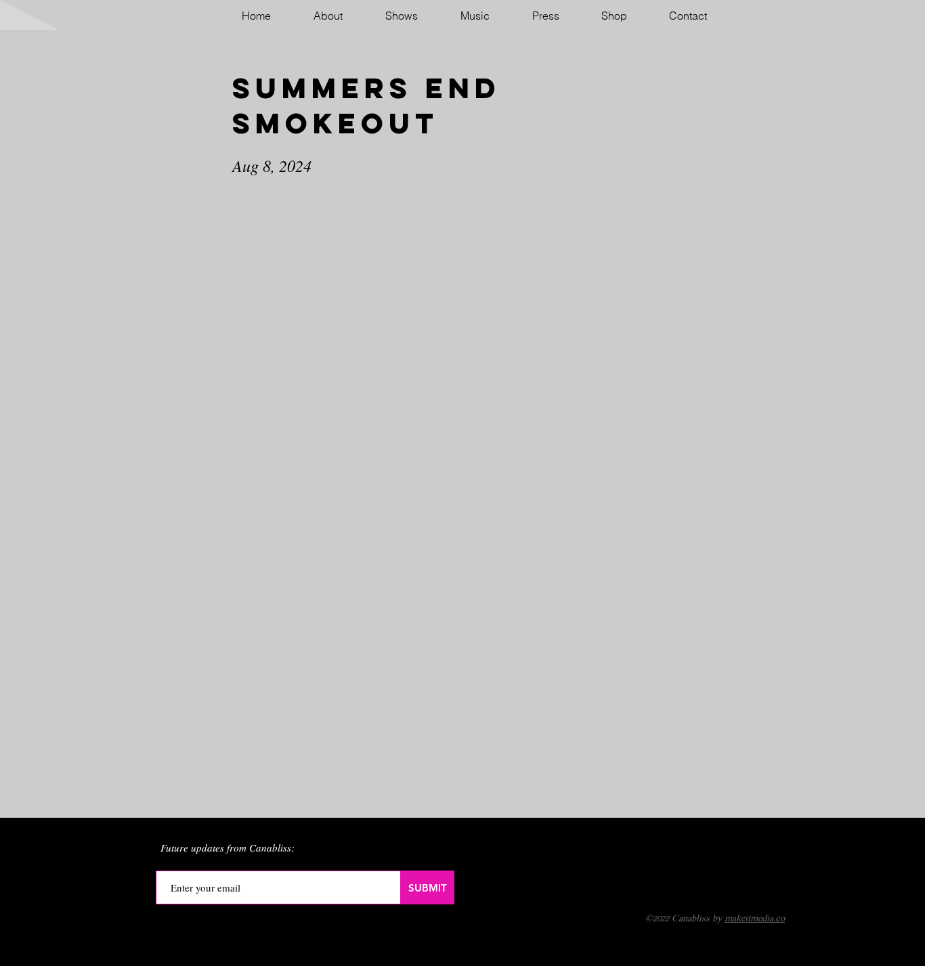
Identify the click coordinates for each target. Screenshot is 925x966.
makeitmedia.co (755, 919)
